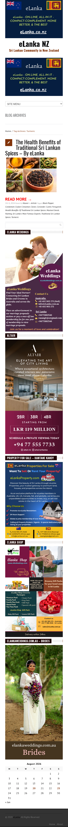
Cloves (33, 206)
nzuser (26, 203)
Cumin (48, 206)
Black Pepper (48, 203)
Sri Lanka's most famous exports (27, 213)
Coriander (41, 206)
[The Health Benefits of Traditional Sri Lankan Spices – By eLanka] (31, 177)
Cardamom (9, 206)
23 (58, 788)
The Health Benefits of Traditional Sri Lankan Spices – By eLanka (33, 147)
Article (34, 203)
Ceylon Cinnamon (22, 206)
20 (34, 788)
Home (8, 131)
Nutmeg (8, 213)
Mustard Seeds (53, 210)
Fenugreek (56, 206)
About (60, 824)
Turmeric (15, 217)
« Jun (7, 802)
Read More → (18, 199)
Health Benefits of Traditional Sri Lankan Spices (25, 210)
